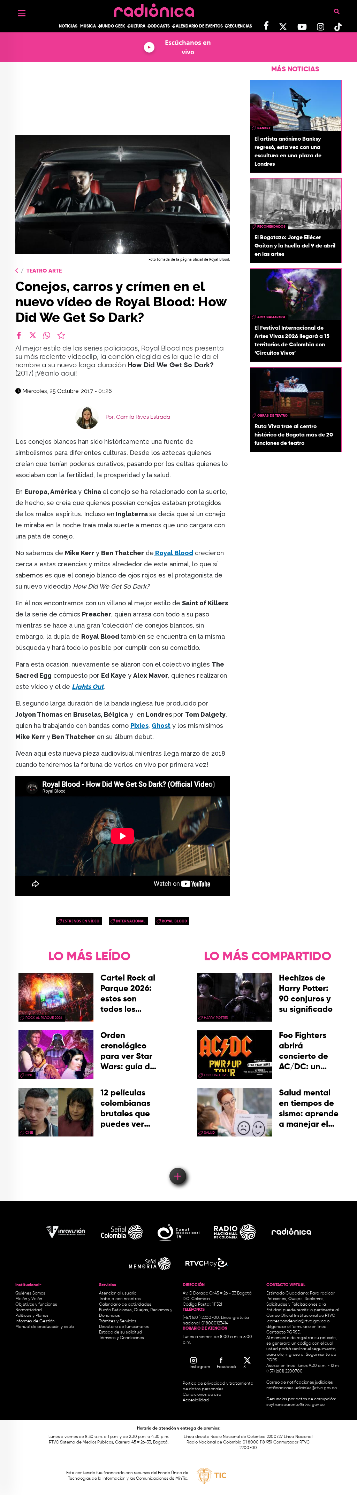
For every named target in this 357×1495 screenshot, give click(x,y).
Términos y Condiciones (121, 1338)
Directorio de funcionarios (124, 1327)
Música (88, 26)
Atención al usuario (117, 1293)
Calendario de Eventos (198, 26)
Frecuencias (238, 26)
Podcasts (159, 26)
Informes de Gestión (35, 1321)
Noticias (68, 26)
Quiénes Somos (30, 1293)
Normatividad (28, 1310)
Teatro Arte (44, 271)
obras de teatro (272, 415)
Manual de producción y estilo (44, 1327)
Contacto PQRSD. (283, 1332)
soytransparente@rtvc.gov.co (295, 1405)
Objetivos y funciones (36, 1305)
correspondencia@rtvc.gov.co (296, 1321)
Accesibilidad (196, 1400)
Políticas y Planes (31, 1316)
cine (29, 1075)
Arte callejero (271, 317)
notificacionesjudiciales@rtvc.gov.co (301, 1388)
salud (209, 1132)
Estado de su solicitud (120, 1332)
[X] (32, 335)
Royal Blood (173, 553)
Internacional (130, 921)
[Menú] (21, 13)
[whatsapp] (46, 335)
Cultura (136, 26)
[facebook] (18, 335)
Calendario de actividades (125, 1305)
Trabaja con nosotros (120, 1299)
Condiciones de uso (202, 1395)
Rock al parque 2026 (43, 1018)
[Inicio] (154, 8)
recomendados (271, 226)
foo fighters (216, 1075)
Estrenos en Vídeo (81, 921)
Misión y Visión (28, 1299)
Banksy (264, 128)
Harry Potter (216, 1018)
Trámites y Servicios (117, 1321)
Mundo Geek (112, 26)
